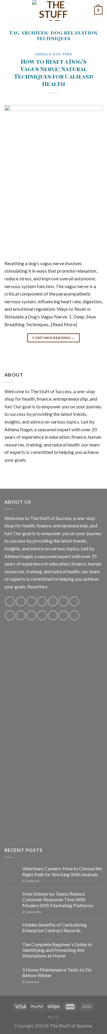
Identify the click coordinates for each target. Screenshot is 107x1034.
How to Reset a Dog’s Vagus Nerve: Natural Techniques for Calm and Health (53, 72)
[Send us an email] (42, 601)
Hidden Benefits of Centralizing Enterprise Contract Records (54, 927)
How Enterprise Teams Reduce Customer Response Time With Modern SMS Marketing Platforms (58, 899)
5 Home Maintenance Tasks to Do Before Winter (57, 972)
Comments (31, 912)
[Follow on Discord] (74, 601)
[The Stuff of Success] (53, 10)
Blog (53, 1017)
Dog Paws (62, 54)
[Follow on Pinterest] (53, 601)
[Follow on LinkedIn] (53, 615)
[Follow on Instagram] (21, 601)
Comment (31, 881)
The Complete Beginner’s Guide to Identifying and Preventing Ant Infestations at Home (57, 949)
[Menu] (8, 10)
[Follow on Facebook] (10, 601)
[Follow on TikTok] (31, 601)
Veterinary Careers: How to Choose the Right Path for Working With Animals (62, 871)
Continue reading (53, 337)
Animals (43, 54)
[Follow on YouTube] (63, 601)
